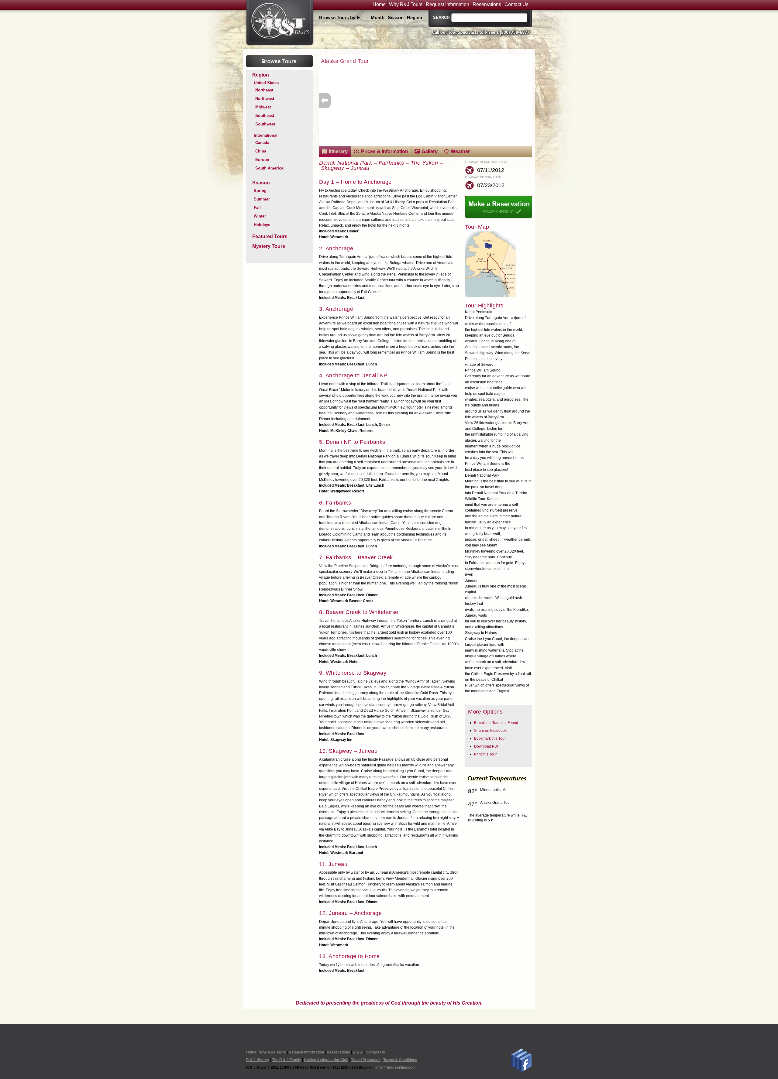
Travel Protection (365, 1060)
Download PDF (486, 746)
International (265, 135)
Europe (262, 159)
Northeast (264, 90)
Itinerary (338, 151)
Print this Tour (485, 754)
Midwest (263, 107)
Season (396, 17)
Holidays (262, 224)
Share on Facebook (490, 730)
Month (377, 17)
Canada (262, 142)
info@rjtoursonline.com (395, 1067)
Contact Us (516, 4)
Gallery (430, 151)
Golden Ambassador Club (326, 1060)
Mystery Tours (268, 246)
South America (269, 168)
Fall (257, 207)
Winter (260, 216)
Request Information (447, 4)
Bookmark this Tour (490, 738)
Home (379, 4)
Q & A (358, 1052)
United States (266, 82)
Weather (460, 151)
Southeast (264, 115)
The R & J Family (286, 1060)
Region (414, 17)
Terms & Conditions (400, 1060)
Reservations (487, 4)
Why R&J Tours (405, 4)
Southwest (265, 124)
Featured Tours (269, 236)
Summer (262, 199)
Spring (260, 190)
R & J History (257, 1060)
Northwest (264, 98)
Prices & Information (384, 151)
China (260, 151)
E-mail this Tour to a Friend (496, 723)
